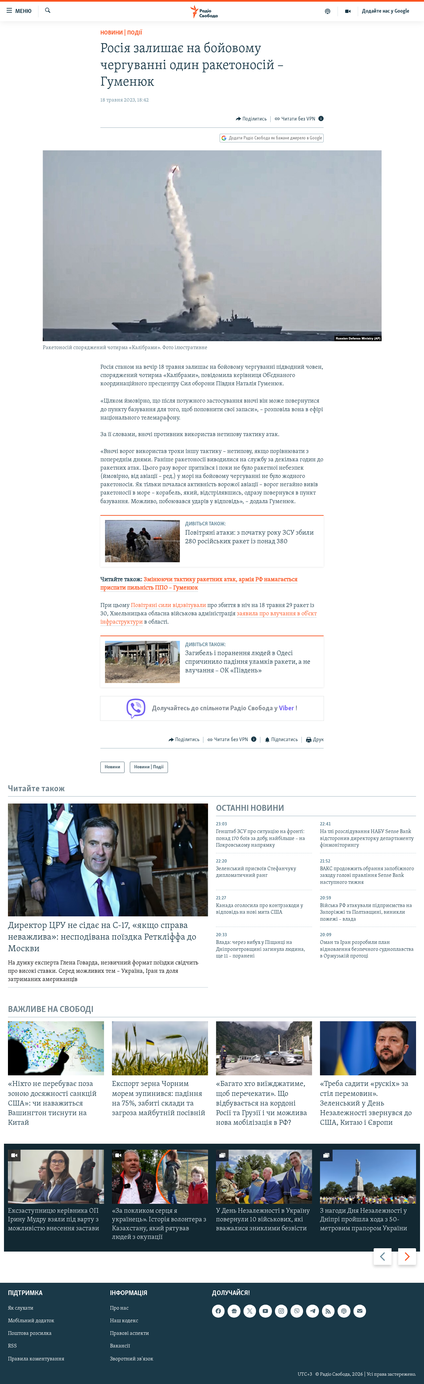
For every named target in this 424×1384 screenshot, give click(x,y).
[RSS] (328, 1311)
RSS (12, 1346)
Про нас (119, 1308)
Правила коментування (36, 1359)
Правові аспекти (129, 1334)
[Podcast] (344, 1311)
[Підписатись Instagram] (281, 1311)
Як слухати (20, 1308)
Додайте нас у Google (385, 11)
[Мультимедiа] (348, 11)
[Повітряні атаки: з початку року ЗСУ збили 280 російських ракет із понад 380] (142, 541)
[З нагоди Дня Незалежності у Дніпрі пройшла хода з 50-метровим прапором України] (368, 1177)
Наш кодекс (124, 1321)
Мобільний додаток (31, 1321)
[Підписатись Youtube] (265, 1311)
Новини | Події (121, 33)
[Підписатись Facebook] (218, 1311)
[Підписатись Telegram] (312, 1311)
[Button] (251, 119)
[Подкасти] (328, 11)
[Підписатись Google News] (234, 1311)
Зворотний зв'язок (131, 1359)
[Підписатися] (359, 1311)
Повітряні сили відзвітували (168, 606)
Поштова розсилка (30, 1334)
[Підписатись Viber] (297, 1311)
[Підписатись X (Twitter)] (249, 1311)
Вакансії (120, 1346)
